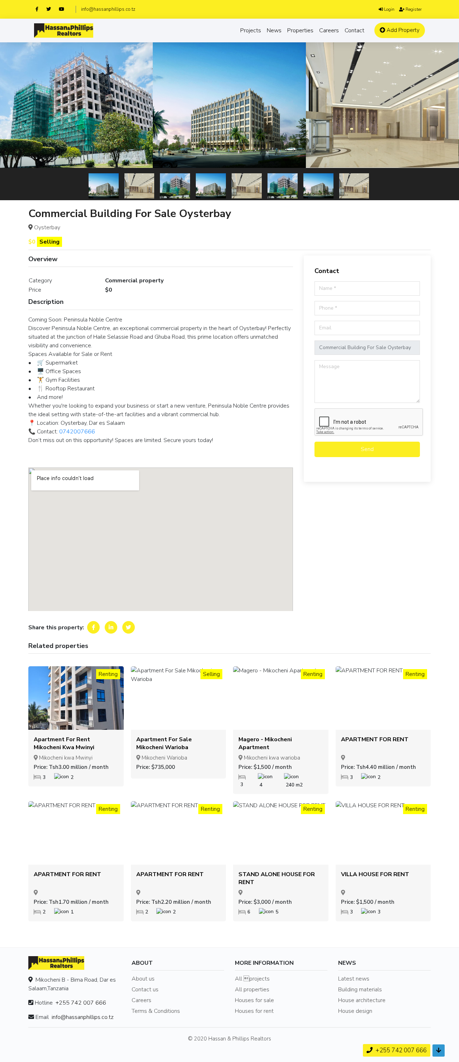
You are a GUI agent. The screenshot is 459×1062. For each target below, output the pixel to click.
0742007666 (77, 432)
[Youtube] (65, 9)
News (274, 30)
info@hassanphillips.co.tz (108, 9)
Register (413, 9)
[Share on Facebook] (93, 627)
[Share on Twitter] (128, 627)
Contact (354, 30)
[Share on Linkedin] (111, 627)
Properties (300, 30)
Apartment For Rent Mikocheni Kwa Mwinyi (64, 743)
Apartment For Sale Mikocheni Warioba (164, 743)
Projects (250, 30)
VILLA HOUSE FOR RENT (375, 874)
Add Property (402, 30)
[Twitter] (51, 9)
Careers (329, 30)
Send (367, 449)
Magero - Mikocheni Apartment (265, 743)
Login (388, 9)
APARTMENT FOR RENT (374, 739)
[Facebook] (40, 9)
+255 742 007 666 (81, 1003)
